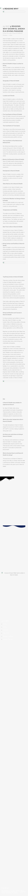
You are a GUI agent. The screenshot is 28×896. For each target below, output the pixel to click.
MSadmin (5, 35)
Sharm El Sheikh (17, 33)
